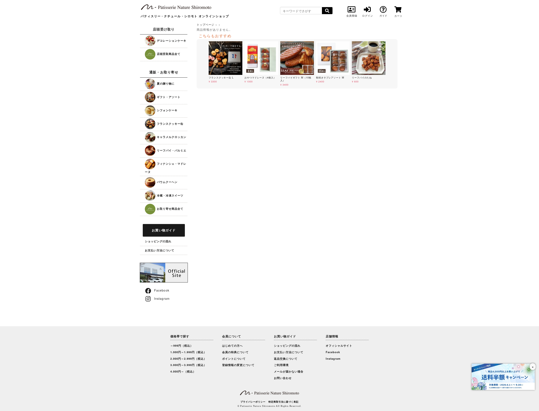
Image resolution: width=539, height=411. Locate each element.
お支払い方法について (159, 250)
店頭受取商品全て (168, 54)
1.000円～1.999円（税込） (188, 352)
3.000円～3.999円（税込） (188, 365)
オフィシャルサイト (339, 345)
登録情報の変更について (238, 365)
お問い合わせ (283, 378)
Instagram (162, 298)
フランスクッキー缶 (169, 124)
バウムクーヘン (166, 182)
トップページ (205, 25)
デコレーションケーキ (171, 40)
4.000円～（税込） (183, 371)
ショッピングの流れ (158, 241)
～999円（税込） (181, 345)
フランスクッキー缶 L (221, 77)
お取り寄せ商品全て (169, 209)
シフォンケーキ (166, 110)
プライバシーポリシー (252, 401)
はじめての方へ (232, 345)
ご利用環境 (281, 365)
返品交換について (286, 359)
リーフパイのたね (362, 77)
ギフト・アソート (168, 97)
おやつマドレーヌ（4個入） (260, 77)
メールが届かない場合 (288, 371)
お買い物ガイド (164, 230)
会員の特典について (235, 352)
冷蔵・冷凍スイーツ (169, 195)
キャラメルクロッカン (171, 137)
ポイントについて (234, 359)
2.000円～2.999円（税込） (188, 359)
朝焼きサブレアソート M (330, 77)
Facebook (161, 290)
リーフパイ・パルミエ (171, 150)
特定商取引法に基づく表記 (283, 401)
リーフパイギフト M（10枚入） (295, 79)
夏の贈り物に (165, 83)
